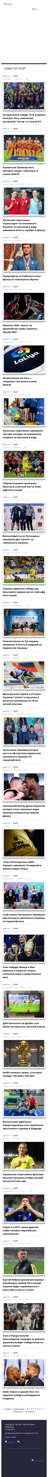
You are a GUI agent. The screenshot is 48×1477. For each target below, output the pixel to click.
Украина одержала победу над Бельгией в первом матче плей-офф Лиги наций (24, 592)
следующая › (18, 1411)
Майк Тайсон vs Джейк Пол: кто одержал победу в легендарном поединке (21, 1395)
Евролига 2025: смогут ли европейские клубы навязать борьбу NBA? (20, 329)
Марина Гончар (8, 184)
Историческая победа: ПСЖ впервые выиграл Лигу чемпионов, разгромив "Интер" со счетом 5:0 (24, 118)
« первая (7, 1409)
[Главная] (8, 4)
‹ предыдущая (18, 1409)
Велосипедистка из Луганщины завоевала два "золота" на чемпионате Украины (21, 539)
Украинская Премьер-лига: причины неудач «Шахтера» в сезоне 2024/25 (20, 171)
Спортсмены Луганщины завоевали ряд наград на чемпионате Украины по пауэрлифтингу (24, 918)
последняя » (30, 1411)
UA (36, 9)
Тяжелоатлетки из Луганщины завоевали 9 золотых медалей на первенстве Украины (22, 644)
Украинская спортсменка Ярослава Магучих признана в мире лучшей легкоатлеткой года (23, 1178)
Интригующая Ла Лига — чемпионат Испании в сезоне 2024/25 (20, 381)
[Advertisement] (24, 36)
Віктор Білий (7, 79)
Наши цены (10, 1437)
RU (33, 9)
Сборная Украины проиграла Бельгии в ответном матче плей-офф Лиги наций (22, 487)
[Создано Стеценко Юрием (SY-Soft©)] (37, 1460)
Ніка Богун (6, 447)
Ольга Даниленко (8, 132)
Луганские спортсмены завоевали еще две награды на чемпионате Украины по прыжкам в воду (23, 434)
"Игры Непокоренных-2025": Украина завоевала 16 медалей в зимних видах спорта (22, 865)
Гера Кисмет (7, 240)
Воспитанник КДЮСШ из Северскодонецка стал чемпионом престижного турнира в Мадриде (23, 1125)
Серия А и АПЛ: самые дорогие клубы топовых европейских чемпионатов (21, 1230)
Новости (6, 76)
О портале (10, 1429)
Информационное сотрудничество (21, 1433)
